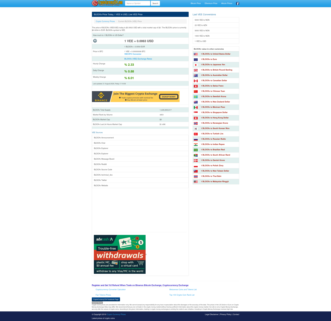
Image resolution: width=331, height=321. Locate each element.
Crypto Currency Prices (116, 314)
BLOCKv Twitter (100, 180)
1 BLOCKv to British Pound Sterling (216, 69)
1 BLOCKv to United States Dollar (215, 54)
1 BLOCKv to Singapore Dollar (214, 112)
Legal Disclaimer (212, 314)
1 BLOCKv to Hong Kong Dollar (215, 117)
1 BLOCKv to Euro (209, 59)
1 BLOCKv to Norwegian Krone (214, 123)
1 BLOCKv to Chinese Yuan (213, 91)
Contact (236, 314)
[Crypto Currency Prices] (107, 3)
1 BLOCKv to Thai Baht (211, 176)
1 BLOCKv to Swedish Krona (213, 96)
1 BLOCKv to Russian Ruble (213, 139)
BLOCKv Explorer (101, 148)
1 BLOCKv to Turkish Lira (212, 133)
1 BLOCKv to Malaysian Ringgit (215, 181)
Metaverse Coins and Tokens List (183, 289)
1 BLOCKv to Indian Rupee (213, 144)
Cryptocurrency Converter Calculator (111, 289)
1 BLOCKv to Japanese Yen (213, 64)
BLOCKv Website (101, 185)
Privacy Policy (225, 314)
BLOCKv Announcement (104, 137)
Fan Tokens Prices (103, 295)
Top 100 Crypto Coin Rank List (181, 295)
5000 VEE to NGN (202, 20)
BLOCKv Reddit (100, 164)
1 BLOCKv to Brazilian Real (213, 149)
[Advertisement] (140, 211)
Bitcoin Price (196, 3)
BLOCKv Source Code (103, 169)
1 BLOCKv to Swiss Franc (212, 85)
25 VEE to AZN (201, 25)
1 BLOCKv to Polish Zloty (212, 165)
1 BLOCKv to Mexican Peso (213, 107)
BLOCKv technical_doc (103, 174)
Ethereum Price (211, 3)
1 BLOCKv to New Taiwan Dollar (215, 170)
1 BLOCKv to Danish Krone (213, 160)
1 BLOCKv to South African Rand (215, 154)
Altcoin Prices (226, 3)
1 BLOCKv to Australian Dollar (214, 75)
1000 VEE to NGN (202, 35)
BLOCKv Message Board (104, 159)
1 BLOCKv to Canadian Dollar (214, 80)
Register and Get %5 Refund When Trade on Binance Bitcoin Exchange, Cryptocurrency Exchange (140, 285)
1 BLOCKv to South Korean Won (215, 128)
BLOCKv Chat (99, 143)
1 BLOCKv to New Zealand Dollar (215, 101)
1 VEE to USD (200, 41)
